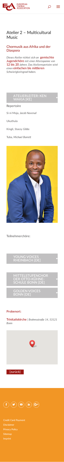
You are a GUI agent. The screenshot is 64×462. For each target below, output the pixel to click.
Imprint (7, 439)
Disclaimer (8, 425)
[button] (33, 344)
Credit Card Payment (14, 420)
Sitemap (7, 434)
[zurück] (15, 371)
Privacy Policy (10, 429)
